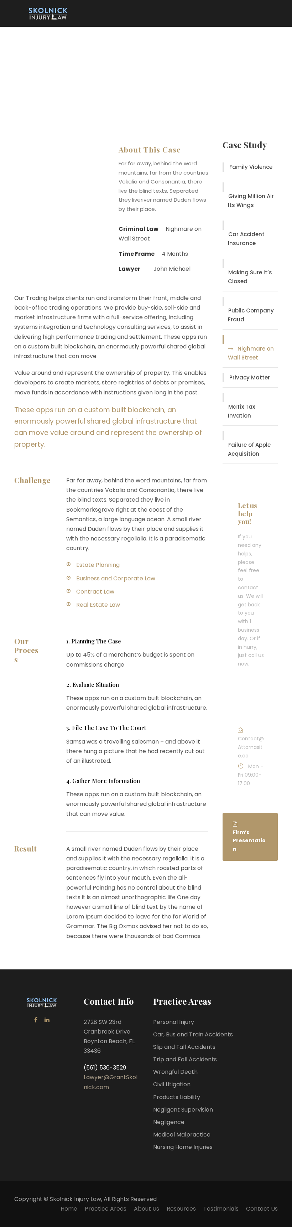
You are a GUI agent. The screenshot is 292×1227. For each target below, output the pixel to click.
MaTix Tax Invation (241, 411)
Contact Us (262, 1209)
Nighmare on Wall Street (251, 353)
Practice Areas (105, 1209)
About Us (146, 1209)
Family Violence (250, 167)
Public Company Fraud (251, 315)
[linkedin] (47, 1020)
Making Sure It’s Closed (250, 277)
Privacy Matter (249, 377)
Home (69, 1209)
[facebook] (35, 1020)
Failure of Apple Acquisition (249, 449)
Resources (181, 1209)
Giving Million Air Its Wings (251, 200)
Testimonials (221, 1209)
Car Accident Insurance (246, 239)
